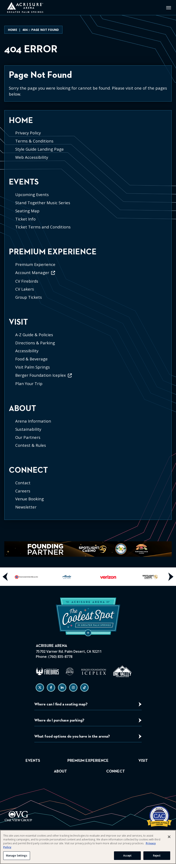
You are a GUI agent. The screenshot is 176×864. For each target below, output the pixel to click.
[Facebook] (51, 688)
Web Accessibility (31, 157)
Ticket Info (25, 219)
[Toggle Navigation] (168, 7)
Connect (28, 470)
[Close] (169, 837)
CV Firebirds (26, 281)
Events (24, 182)
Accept (127, 855)
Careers (22, 491)
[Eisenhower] (26, 576)
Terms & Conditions (34, 141)
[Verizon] (108, 576)
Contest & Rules (30, 445)
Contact (22, 482)
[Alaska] (67, 576)
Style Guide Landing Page (39, 149)
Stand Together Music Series (42, 202)
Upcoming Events (32, 194)
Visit (18, 322)
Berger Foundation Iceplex (40, 375)
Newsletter (25, 507)
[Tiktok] (84, 688)
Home (12, 30)
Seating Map (27, 210)
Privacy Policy (28, 132)
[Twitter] (40, 688)
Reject (157, 855)
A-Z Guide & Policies (34, 334)
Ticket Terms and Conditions (43, 227)
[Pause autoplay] (166, 547)
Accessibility (26, 350)
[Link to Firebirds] (47, 671)
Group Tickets (28, 297)
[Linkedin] (62, 688)
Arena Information (33, 421)
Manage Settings (16, 855)
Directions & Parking (35, 342)
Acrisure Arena (25, 7)
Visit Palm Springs (32, 367)
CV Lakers (24, 289)
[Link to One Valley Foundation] (122, 671)
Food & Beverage (31, 359)
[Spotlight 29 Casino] (150, 576)
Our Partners (27, 437)
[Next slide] (170, 576)
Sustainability (28, 429)
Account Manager (32, 272)
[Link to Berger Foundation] (93, 671)
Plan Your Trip (28, 383)
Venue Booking (29, 498)
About (22, 409)
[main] (88, 273)
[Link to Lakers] (69, 671)
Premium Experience (53, 252)
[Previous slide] (5, 576)
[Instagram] (73, 688)
